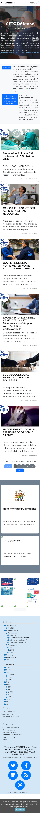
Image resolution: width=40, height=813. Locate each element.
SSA (9, 689)
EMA (8, 685)
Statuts (6, 622)
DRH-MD (11, 675)
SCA (9, 687)
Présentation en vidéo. (10, 53)
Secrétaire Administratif (19, 638)
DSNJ (10, 677)
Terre (8, 699)
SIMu (10, 697)
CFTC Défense (8, 2)
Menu (32, 3)
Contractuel (11, 626)
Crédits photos (8, 737)
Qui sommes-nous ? (10, 727)
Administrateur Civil (17, 643)
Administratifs (13, 633)
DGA (8, 682)
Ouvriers (9, 655)
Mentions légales (9, 732)
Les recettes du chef (10, 717)
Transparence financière (12, 735)
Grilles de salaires (9, 712)
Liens (4, 740)
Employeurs (9, 664)
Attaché (12, 635)
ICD (11, 652)
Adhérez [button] (6, 67)
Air (7, 702)
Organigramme (8, 730)
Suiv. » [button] (20, 470)
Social (8, 660)
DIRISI (10, 692)
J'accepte (20, 810)
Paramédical (11, 657)
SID (9, 680)
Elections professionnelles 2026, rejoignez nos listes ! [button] (9, 99)
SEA (9, 694)
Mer (7, 704)
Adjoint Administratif (17, 640)
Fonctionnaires (12, 630)
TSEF (11, 648)
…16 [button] (32, 466)
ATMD (11, 650)
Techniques (12, 645)
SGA (8, 672)
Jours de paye (8, 714)
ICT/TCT (11, 628)
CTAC (8, 670)
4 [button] (27, 466)
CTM (8, 667)
